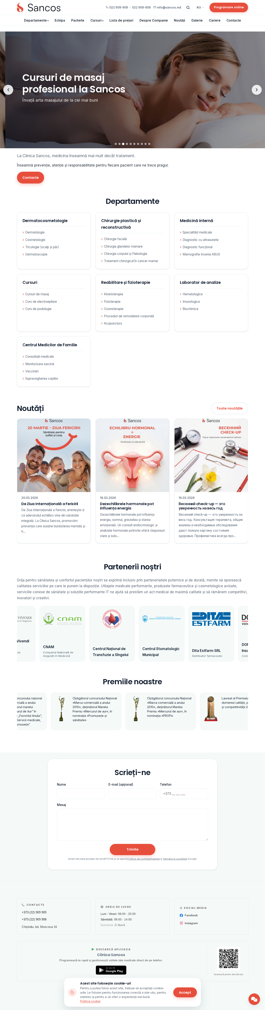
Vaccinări (32, 371)
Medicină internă (196, 221)
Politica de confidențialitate (143, 858)
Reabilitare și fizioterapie (125, 282)
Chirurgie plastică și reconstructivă (121, 224)
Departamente (35, 20)
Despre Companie (154, 20)
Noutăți (179, 20)
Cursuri (96, 20)
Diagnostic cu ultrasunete (201, 240)
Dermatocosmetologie (45, 221)
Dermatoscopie (36, 254)
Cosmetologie (35, 240)
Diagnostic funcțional (197, 247)
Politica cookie (90, 1001)
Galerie (197, 20)
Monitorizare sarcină (39, 364)
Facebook (191, 915)
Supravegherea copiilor (41, 378)
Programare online (229, 7)
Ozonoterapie (113, 309)
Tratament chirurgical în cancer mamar (131, 261)
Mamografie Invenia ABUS (201, 254)
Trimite (132, 849)
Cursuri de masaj (37, 294)
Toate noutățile (230, 408)
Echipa (60, 20)
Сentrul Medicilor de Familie (50, 345)
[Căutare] (188, 7)
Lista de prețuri (121, 20)
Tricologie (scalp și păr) (42, 247)
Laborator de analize (200, 282)
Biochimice (190, 309)
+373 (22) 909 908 (34, 919)
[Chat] (254, 999)
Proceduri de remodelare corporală (129, 316)
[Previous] (8, 90)
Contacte (233, 20)
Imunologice (191, 302)
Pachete (77, 20)
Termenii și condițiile (175, 858)
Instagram (191, 923)
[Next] (257, 90)
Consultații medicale (39, 357)
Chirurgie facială (115, 239)
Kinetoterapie (113, 294)
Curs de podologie (38, 309)
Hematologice (193, 294)
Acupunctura (113, 323)
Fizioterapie (112, 302)
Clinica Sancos (111, 954)
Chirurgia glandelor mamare (123, 246)
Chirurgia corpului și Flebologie (125, 254)
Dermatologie (35, 232)
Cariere (214, 20)
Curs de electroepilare (41, 302)
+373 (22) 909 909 (34, 912)
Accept (185, 992)
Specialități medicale (197, 232)
